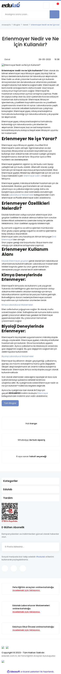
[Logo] (11, 5)
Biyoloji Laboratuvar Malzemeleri (18, 356)
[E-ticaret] (30, 671)
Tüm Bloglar (10, 403)
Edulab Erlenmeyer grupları (15, 260)
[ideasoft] (13, 671)
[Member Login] (46, 5)
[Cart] (56, 5)
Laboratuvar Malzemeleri (21, 194)
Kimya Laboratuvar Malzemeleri (17, 304)
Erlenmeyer (42, 393)
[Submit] (55, 546)
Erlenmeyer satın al (33, 175)
